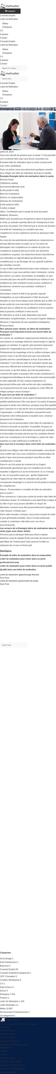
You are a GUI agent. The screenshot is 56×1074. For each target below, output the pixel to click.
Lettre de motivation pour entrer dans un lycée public (26, 566)
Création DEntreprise (10, 980)
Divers (3, 991)
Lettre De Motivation (9, 1001)
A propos (4, 34)
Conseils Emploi (7, 15)
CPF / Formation (7, 976)
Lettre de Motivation (9, 19)
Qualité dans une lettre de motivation (18, 569)
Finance (4, 998)
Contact (3, 38)
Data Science (6, 987)
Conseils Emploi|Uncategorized (14, 973)
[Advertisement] (28, 614)
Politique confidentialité (11, 1061)
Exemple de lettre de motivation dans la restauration (25, 555)
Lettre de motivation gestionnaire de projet (19, 581)
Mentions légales (8, 1058)
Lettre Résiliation (8, 1005)
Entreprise (7, 27)
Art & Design (6, 958)
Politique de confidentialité (12, 1069)
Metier (5, 23)
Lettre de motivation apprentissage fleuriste (19, 575)
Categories (11, 11)
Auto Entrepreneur (8, 962)
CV (1, 30)
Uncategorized (7, 1015)
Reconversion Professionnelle (14, 1012)
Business (4, 966)
